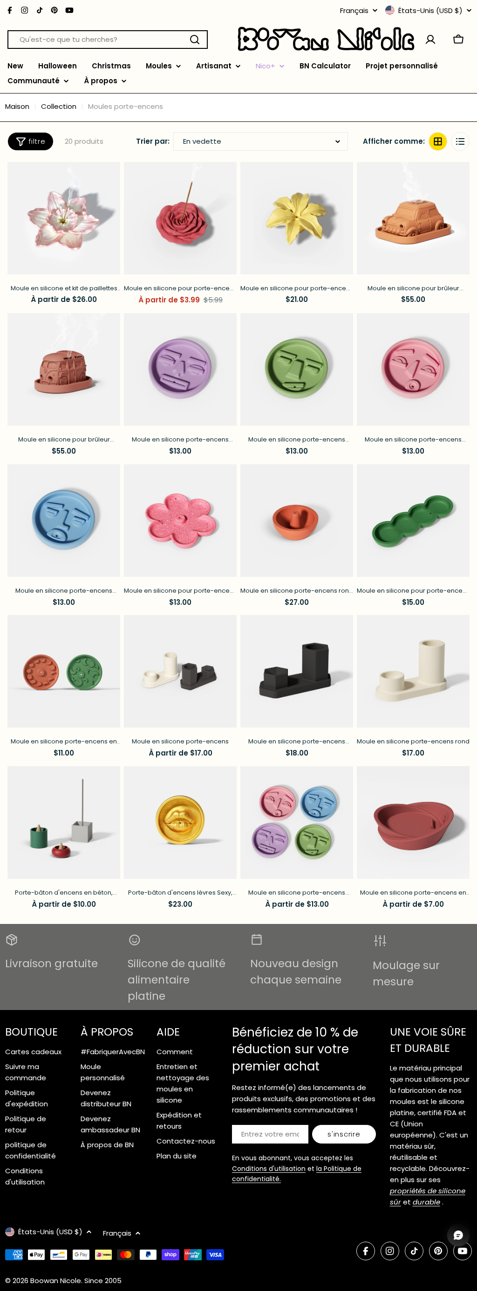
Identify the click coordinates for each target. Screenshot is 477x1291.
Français (354, 10)
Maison (17, 106)
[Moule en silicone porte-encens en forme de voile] (413, 822)
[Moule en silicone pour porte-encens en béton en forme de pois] (413, 520)
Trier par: (153, 141)
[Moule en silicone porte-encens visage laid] (180, 369)
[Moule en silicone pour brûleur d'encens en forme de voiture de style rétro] (413, 218)
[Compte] (430, 39)
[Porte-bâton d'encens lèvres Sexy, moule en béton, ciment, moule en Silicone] (180, 822)
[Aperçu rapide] (108, 180)
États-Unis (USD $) (430, 10)
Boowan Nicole (55, 1280)
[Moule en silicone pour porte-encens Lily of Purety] (296, 218)
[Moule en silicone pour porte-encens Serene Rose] (180, 218)
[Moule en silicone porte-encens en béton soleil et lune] (63, 671)
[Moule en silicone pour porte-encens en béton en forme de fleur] (180, 520)
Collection (58, 106)
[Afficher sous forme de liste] (460, 141)
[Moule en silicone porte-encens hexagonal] (296, 671)
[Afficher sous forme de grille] (438, 141)
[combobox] (107, 39)
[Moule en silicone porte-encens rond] (413, 671)
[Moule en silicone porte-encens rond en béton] (296, 520)
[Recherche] (194, 39)
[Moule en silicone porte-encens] (180, 671)
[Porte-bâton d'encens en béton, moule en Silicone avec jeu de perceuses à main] (63, 822)
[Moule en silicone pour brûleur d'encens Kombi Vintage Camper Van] (63, 369)
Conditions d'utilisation (269, 1168)
